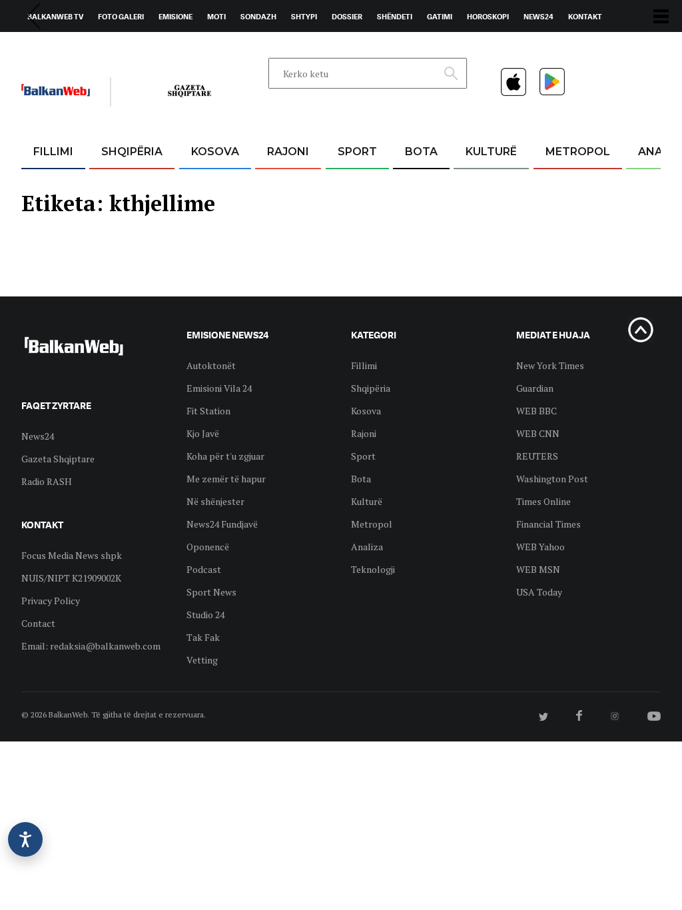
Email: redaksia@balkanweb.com (91, 646)
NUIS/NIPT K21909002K (71, 578)
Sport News (211, 592)
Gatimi (439, 16)
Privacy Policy (50, 600)
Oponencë (207, 546)
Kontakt (585, 16)
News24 (538, 16)
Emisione (175, 16)
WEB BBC (536, 410)
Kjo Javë (202, 433)
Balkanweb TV (55, 16)
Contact (38, 623)
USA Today (539, 592)
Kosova (215, 151)
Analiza (367, 546)
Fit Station (208, 410)
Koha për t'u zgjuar (225, 456)
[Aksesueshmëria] (25, 839)
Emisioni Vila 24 (219, 388)
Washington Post (552, 478)
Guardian (534, 388)
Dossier (347, 16)
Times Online (543, 501)
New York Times (550, 365)
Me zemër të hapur (226, 478)
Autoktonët (211, 365)
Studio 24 (205, 614)
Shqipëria (132, 151)
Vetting (202, 660)
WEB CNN (537, 433)
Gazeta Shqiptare (58, 458)
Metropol (577, 151)
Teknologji (373, 569)
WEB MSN (538, 569)
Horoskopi (488, 16)
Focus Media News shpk (71, 555)
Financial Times (548, 524)
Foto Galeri (121, 16)
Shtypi (304, 16)
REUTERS (537, 456)
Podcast (203, 569)
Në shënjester (215, 501)
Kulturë (491, 151)
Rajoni (288, 151)
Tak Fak (203, 637)
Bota (421, 151)
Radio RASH (46, 481)
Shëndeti (394, 16)
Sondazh (258, 16)
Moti (216, 16)
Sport (357, 151)
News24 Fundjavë (222, 524)
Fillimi (53, 151)
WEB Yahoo (540, 546)
